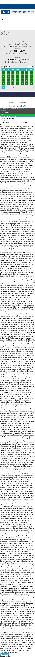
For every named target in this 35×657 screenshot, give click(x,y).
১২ (22, 76)
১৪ (31, 76)
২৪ (13, 83)
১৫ (3, 80)
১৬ (8, 80)
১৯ (22, 80)
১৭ (13, 80)
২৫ (17, 83)
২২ (4, 83)
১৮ (17, 80)
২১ (31, 80)
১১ (17, 76)
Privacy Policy (23, 108)
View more (3, 110)
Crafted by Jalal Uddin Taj (17, 106)
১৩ (27, 76)
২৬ (22, 83)
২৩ (8, 83)
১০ (13, 76)
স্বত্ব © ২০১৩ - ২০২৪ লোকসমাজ (17, 103)
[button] (32, 6)
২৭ (27, 83)
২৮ (31, 83)
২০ (27, 80)
